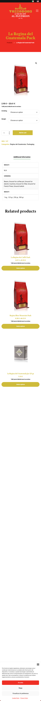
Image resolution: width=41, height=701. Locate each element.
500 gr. (21, 197)
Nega (20, 688)
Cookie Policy (15, 698)
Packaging (30, 144)
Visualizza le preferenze (21, 693)
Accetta (20, 683)
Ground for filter (21, 184)
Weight (3, 119)
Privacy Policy (24, 698)
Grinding (4, 111)
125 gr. (10, 197)
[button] (38, 664)
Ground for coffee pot (16, 181)
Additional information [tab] (21, 157)
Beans (6, 181)
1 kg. (5, 197)
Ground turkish (19, 186)
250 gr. (16, 197)
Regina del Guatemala (18, 144)
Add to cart (22, 133)
